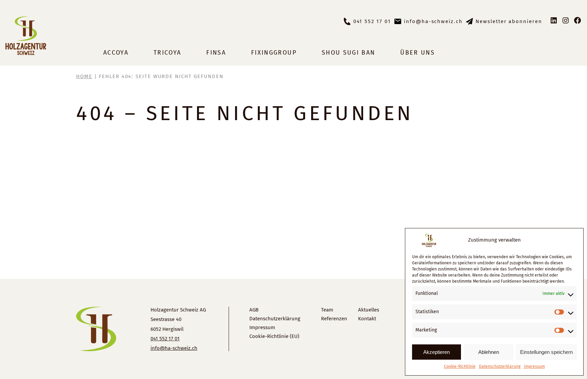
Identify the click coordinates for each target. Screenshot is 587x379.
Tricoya (167, 52)
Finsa (216, 52)
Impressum (534, 366)
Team (327, 310)
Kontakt (367, 319)
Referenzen (334, 319)
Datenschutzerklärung (499, 366)
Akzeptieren (436, 352)
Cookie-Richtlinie (460, 366)
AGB (254, 310)
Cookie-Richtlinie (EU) (274, 336)
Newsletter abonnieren (509, 21)
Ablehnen (488, 352)
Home (84, 76)
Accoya (115, 52)
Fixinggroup (274, 52)
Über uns (417, 52)
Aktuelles (368, 310)
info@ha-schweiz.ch (433, 21)
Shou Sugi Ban (348, 52)
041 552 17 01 (372, 21)
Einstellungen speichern (546, 352)
